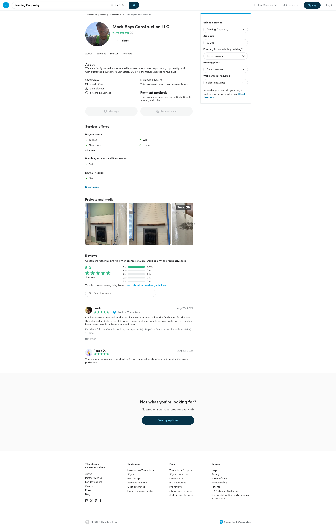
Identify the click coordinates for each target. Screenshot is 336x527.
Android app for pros (181, 495)
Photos (114, 53)
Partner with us (93, 477)
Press (88, 490)
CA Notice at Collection (225, 491)
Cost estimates (136, 486)
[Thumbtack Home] (6, 5)
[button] (97, 34)
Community (176, 478)
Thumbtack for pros (180, 470)
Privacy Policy (219, 482)
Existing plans (211, 62)
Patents (216, 486)
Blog (87, 494)
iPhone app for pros (180, 491)
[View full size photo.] (106, 224)
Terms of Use (219, 478)
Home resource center (140, 491)
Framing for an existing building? (223, 49)
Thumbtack (91, 14)
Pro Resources (177, 482)
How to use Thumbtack (140, 470)
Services (101, 53)
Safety (215, 474)
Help (214, 470)
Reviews (127, 53)
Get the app (134, 478)
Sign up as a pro (178, 474)
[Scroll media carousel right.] (194, 224)
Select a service (212, 22)
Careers (89, 486)
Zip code (208, 35)
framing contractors (110, 14)
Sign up (131, 474)
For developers (93, 481)
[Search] (134, 5)
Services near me (137, 482)
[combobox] (60, 5)
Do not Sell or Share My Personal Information (230, 497)
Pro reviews (176, 486)
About (88, 53)
